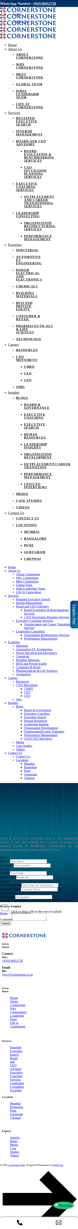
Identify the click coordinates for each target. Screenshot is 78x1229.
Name (5, 861)
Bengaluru (16, 1107)
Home (14, 998)
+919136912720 (44, 4)
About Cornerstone (16, 1003)
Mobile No (8, 877)
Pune (13, 1110)
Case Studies (14, 1150)
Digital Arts (57, 1165)
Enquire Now (74, 614)
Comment (6, 919)
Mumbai (15, 1103)
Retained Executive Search (16, 1051)
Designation (7, 897)
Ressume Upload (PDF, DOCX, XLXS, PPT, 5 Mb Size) (36, 900)
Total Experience (10, 885)
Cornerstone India (16, 1165)
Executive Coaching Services (16, 1076)
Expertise (16, 1090)
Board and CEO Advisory (16, 1064)
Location (7, 865)
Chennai (15, 1117)
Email (5, 873)
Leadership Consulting (16, 1085)
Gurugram (16, 1114)
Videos (14, 1155)
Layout (4, 857)
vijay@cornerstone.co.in (17, 974)
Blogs (13, 1141)
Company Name (10, 889)
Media (14, 1144)
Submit (6, 923)
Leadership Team (16, 1017)
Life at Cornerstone (16, 1024)
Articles (15, 1137)
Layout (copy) (9, 893)
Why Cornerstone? (16, 1010)
